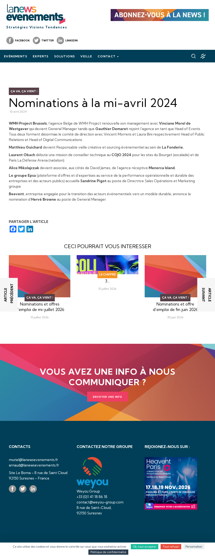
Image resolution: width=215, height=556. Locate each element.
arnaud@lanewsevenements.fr (34, 465)
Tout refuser (171, 546)
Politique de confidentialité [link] (108, 552)
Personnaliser (194, 546)
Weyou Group (88, 491)
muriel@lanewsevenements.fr (33, 459)
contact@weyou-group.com (100, 502)
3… (107, 280)
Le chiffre (107, 274)
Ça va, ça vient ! (23, 91)
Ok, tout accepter (144, 546)
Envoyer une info (107, 396)
